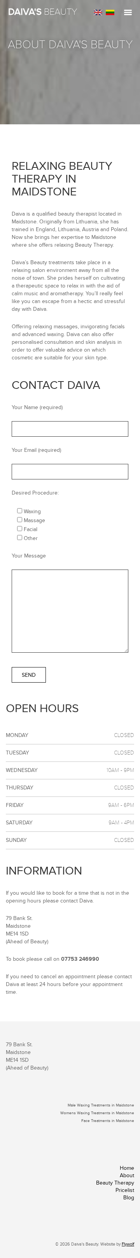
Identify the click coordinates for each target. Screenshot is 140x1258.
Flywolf (128, 1244)
